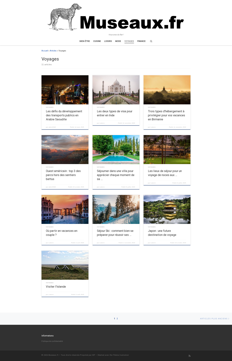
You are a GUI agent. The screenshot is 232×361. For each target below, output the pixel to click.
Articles (53, 51)
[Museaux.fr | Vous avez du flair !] (116, 16)
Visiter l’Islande (56, 286)
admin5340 (52, 127)
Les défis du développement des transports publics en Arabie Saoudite (64, 115)
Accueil (44, 51)
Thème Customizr (121, 355)
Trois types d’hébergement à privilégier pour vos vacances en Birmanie (166, 115)
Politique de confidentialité (52, 341)
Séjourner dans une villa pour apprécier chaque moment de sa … (115, 175)
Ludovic (102, 123)
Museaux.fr (53, 355)
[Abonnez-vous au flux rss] (190, 356)
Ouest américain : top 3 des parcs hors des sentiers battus (63, 175)
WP (93, 355)
